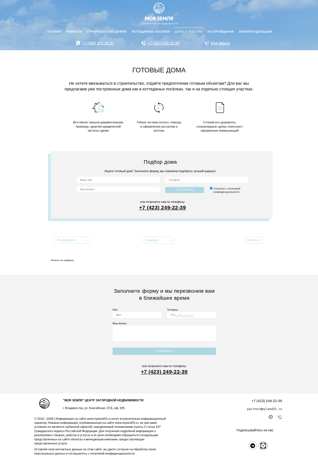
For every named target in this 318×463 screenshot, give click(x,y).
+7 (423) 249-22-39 (267, 401)
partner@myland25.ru (264, 409)
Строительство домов (106, 31)
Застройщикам (220, 31)
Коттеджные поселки (151, 31)
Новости (74, 31)
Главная (53, 31)
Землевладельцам (255, 31)
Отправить (185, 189)
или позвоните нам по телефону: (162, 201)
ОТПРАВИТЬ (164, 351)
